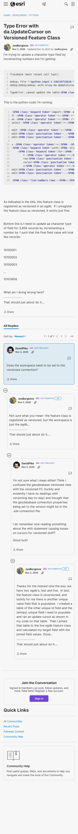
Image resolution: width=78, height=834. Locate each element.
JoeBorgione (20, 45)
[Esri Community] (17, 4)
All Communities (13, 721)
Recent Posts (11, 726)
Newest (19, 336)
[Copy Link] (71, 49)
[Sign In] (72, 4)
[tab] (11, 326)
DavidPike (21, 348)
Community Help (13, 736)
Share (9, 312)
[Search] (66, 4)
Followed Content (14, 731)
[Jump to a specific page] (71, 336)
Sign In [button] (39, 698)
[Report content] (72, 27)
